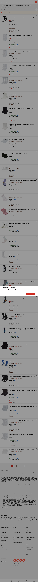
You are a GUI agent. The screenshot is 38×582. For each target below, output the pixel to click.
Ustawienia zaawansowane (19, 293)
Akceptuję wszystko (30, 293)
